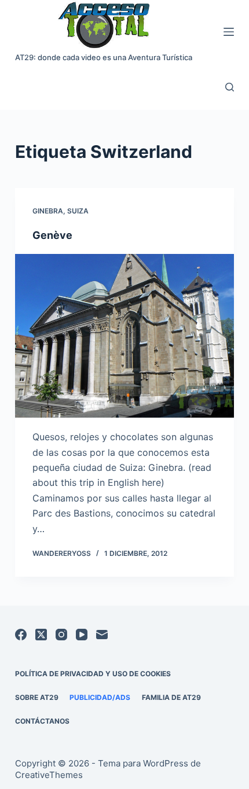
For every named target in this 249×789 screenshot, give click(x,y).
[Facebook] (21, 634)
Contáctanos (42, 721)
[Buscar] (229, 87)
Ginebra (47, 211)
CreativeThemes (49, 774)
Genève (52, 235)
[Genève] (124, 336)
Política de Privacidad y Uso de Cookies (93, 673)
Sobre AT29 (36, 697)
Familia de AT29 (171, 697)
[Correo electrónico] (102, 634)
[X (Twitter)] (41, 634)
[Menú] (229, 32)
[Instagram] (61, 634)
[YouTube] (81, 634)
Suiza (78, 211)
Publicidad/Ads (99, 697)
